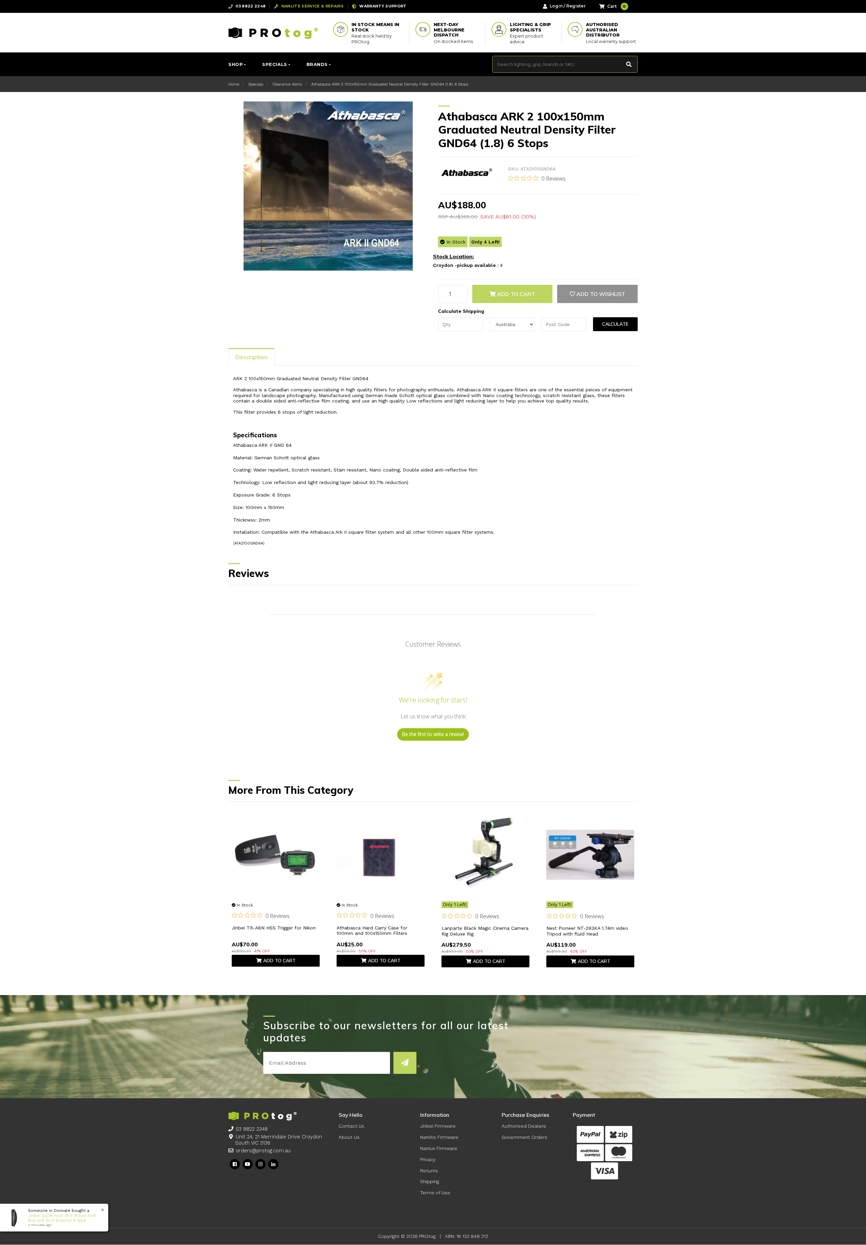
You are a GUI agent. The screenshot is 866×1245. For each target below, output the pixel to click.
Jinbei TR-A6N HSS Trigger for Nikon (274, 927)
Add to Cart (515, 294)
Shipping (429, 1181)
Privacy (427, 1159)
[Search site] (629, 64)
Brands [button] (317, 64)
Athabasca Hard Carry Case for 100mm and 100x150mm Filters (372, 930)
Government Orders (524, 1137)
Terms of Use (435, 1192)
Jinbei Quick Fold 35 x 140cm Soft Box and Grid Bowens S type (62, 1218)
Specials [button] (274, 64)
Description (251, 357)
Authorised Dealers (524, 1126)
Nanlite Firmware (439, 1137)
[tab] (251, 357)
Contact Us (351, 1126)
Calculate (615, 324)
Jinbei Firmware (438, 1126)
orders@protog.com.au (263, 1151)
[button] (597, 294)
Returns (429, 1170)
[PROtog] (273, 33)
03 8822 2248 (252, 1129)
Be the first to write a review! (433, 734)
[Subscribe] (404, 1063)
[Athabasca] (466, 173)
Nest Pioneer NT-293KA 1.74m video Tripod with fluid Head (587, 931)
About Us (349, 1137)
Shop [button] (235, 64)
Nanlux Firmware (438, 1148)
